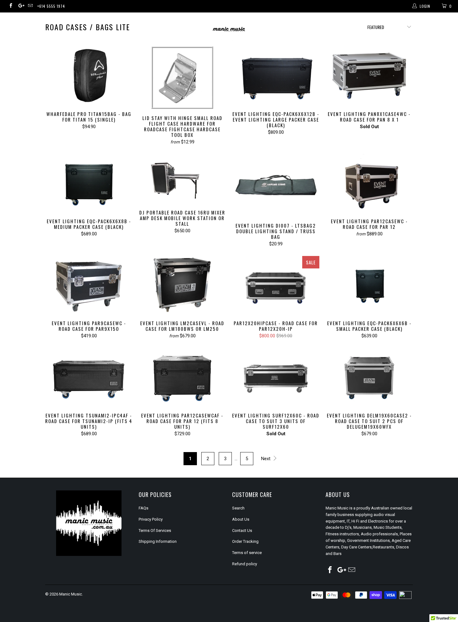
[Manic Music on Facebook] (10, 6)
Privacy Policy (151, 519)
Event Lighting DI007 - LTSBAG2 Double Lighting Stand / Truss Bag (275, 185)
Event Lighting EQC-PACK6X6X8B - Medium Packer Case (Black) (88, 183)
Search (238, 508)
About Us (240, 519)
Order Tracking (245, 541)
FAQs (143, 508)
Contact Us (242, 530)
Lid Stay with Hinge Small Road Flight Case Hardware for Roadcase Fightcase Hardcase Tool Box (182, 77)
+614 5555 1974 (51, 6)
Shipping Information (158, 541)
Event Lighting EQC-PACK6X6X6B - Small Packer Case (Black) (369, 285)
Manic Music (70, 594)
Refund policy (244, 564)
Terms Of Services (155, 530)
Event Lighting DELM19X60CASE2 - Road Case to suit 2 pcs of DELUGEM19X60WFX (369, 377)
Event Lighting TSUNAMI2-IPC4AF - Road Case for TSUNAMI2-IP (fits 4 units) (88, 377)
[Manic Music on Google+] (20, 6)
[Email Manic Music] (30, 6)
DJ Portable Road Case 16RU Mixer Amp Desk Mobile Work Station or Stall (182, 178)
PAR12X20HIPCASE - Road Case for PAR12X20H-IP (275, 285)
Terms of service (247, 552)
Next (266, 458)
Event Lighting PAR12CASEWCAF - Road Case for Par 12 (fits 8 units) (182, 377)
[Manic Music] (228, 29)
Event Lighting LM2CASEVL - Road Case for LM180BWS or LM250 (182, 285)
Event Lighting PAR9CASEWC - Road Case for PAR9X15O (88, 285)
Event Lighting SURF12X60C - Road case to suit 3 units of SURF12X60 (275, 377)
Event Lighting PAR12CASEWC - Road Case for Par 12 (369, 183)
